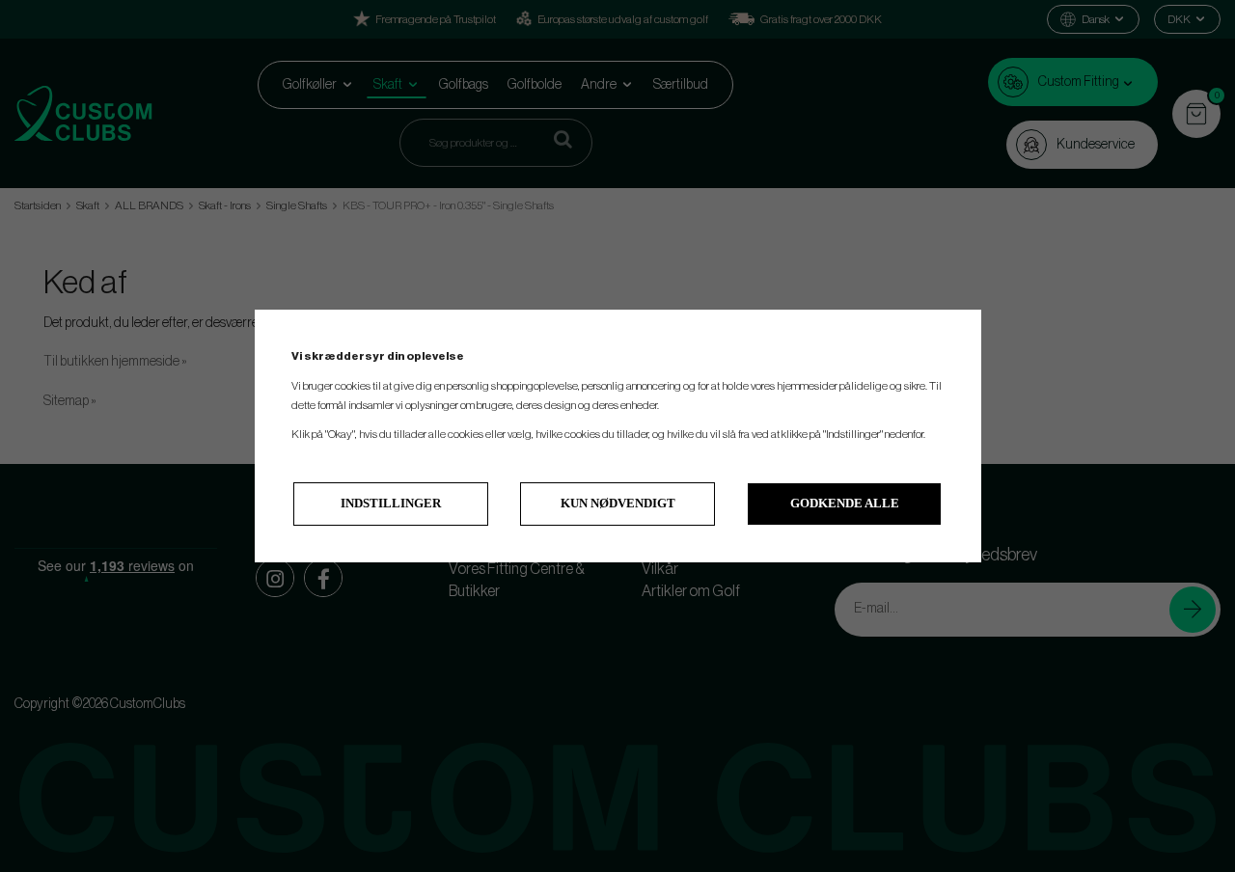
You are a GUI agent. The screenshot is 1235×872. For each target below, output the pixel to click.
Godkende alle (844, 503)
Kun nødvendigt (618, 503)
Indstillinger (391, 503)
